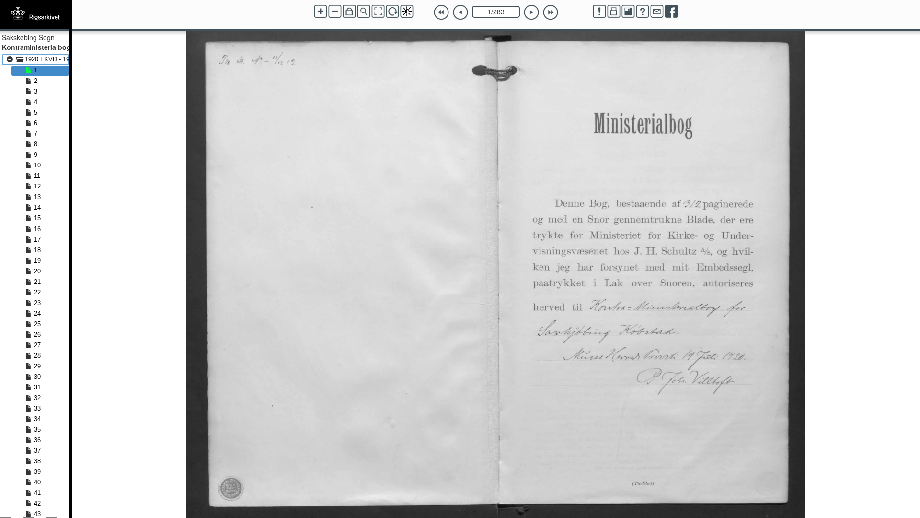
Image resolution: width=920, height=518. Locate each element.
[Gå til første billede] (441, 12)
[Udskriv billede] (614, 11)
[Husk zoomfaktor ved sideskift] (349, 11)
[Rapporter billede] (599, 11)
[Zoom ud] (335, 11)
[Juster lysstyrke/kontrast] (407, 11)
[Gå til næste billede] (531, 12)
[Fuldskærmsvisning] (378, 11)
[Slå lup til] (363, 11)
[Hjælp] (642, 11)
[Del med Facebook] (671, 11)
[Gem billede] (628, 11)
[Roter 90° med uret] (392, 11)
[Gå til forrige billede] (460, 12)
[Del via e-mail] (657, 11)
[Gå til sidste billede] (550, 12)
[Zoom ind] (320, 11)
